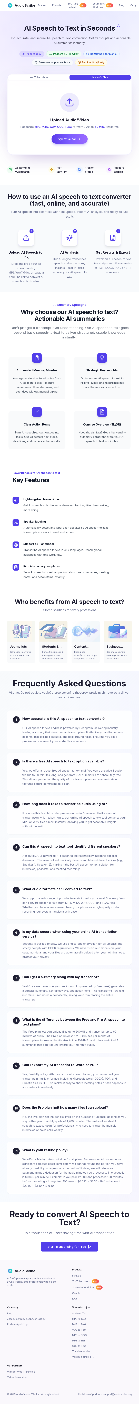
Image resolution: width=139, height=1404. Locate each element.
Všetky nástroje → (83, 1356)
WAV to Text (79, 1329)
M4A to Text (79, 1324)
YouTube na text (84, 1281)
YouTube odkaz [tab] (39, 77)
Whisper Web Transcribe (21, 1371)
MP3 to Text (79, 1318)
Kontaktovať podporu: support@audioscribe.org (105, 1394)
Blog (9, 1313)
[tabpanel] (69, 118)
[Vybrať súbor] (69, 102)
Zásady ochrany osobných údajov (26, 1318)
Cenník (76, 1293)
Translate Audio (81, 1351)
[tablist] (69, 77)
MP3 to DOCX (80, 1335)
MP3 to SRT (78, 1340)
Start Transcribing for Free (66, 1246)
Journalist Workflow (86, 1287)
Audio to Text (79, 1313)
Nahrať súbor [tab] (100, 77)
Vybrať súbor (67, 139)
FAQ (74, 1298)
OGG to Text (79, 1345)
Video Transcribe (17, 1377)
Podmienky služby (17, 1324)
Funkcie (76, 1275)
